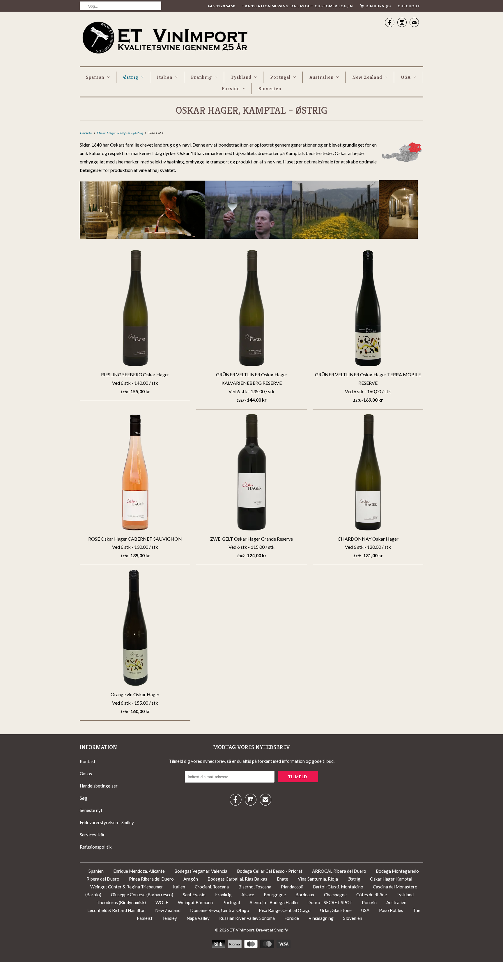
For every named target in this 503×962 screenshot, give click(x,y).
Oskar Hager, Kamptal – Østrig (251, 110)
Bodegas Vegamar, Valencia (200, 871)
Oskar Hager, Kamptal (391, 878)
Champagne (335, 894)
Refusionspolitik (95, 846)
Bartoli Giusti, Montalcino (338, 886)
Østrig (130, 77)
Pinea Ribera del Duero (151, 878)
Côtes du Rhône (372, 894)
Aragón (190, 878)
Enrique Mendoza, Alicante (139, 871)
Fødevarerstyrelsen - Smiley (107, 822)
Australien (321, 77)
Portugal (280, 77)
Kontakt (87, 761)
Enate (282, 878)
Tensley (169, 918)
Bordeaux (304, 894)
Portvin (369, 902)
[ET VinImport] (166, 38)
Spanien (95, 77)
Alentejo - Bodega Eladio (274, 902)
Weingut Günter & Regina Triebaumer (126, 886)
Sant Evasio (194, 894)
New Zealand (367, 77)
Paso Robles (391, 910)
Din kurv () (378, 6)
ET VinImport (242, 929)
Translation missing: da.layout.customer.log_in (297, 6)
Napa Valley (198, 918)
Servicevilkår (92, 834)
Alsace (247, 894)
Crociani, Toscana (212, 886)
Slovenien (269, 88)
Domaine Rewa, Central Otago (219, 910)
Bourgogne (275, 894)
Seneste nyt (91, 810)
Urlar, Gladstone (336, 910)
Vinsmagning (321, 918)
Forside (231, 88)
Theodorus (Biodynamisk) (121, 902)
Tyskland (241, 77)
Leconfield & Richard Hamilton (116, 910)
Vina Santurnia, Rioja (318, 878)
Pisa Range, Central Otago (285, 910)
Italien (164, 77)
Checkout (409, 6)
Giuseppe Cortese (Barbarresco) (142, 894)
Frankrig (201, 77)
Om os (86, 773)
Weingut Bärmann (195, 902)
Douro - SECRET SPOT (330, 902)
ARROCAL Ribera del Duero (339, 871)
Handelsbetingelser (99, 785)
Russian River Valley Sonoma (247, 918)
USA (406, 77)
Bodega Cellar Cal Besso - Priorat (270, 871)
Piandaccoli (292, 886)
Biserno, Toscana (254, 886)
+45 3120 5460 (221, 6)
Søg (83, 798)
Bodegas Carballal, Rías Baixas (237, 878)
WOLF (161, 902)
